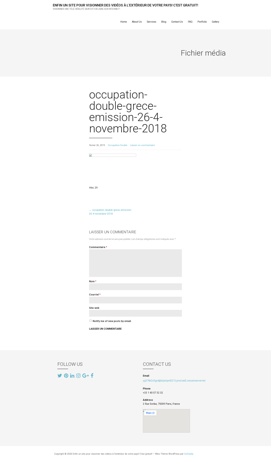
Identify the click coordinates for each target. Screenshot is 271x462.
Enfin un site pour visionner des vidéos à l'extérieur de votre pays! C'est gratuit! (125, 5)
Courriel (95, 294)
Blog (163, 21)
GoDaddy (188, 454)
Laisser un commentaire (142, 145)
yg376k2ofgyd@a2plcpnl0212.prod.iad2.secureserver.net (174, 380)
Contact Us (177, 21)
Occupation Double (117, 145)
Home (123, 21)
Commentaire (98, 247)
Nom (92, 281)
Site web (94, 307)
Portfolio (202, 21)
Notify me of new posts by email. (112, 321)
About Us (137, 21)
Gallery (215, 21)
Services (151, 21)
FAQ (190, 21)
